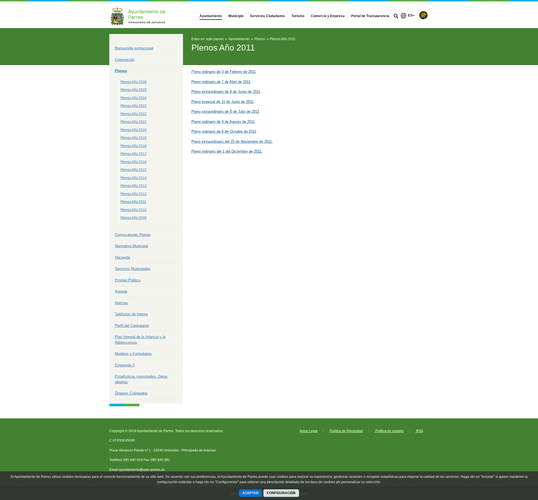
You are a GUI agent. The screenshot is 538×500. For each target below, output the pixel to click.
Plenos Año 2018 (133, 146)
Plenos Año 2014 (133, 178)
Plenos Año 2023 (133, 106)
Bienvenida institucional (134, 48)
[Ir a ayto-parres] (140, 14)
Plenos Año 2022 (133, 114)
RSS (419, 431)
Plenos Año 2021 (133, 122)
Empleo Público (127, 280)
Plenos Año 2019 (133, 138)
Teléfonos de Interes (131, 314)
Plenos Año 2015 (133, 170)
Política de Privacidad (346, 431)
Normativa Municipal (131, 246)
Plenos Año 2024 (133, 98)
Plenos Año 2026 (133, 82)
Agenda (121, 291)
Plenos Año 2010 (133, 210)
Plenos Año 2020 (133, 130)
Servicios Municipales (132, 269)
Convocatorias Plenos (132, 235)
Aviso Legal (308, 431)
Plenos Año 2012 (133, 194)
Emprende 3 (124, 365)
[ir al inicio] (515, 466)
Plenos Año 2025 (133, 90)
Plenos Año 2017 (133, 154)
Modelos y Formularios (133, 354)
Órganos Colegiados (131, 393)
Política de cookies (389, 431)
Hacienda (122, 257)
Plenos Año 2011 (133, 202)
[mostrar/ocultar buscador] (395, 16)
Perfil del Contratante (132, 326)
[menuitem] (210, 16)
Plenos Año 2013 (133, 186)
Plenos (121, 71)
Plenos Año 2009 (133, 218)
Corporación (124, 60)
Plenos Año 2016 (133, 162)
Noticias (121, 303)
